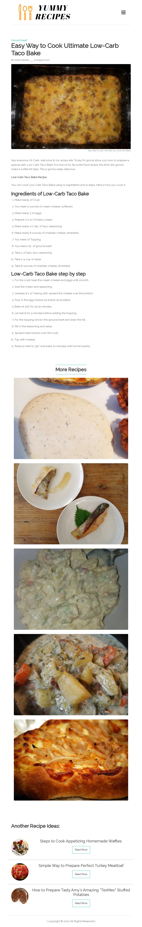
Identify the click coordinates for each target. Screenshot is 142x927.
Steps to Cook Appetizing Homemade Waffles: (81, 841)
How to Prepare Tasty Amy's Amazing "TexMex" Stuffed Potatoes (81, 892)
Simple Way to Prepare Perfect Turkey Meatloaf (81, 865)
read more (81, 849)
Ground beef (19, 40)
